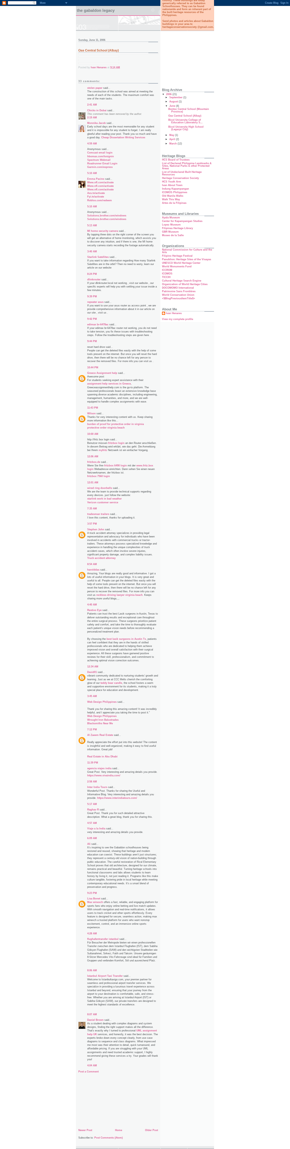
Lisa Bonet (93, 898)
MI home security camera (102, 230)
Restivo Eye (94, 610)
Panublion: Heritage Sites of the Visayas (186, 259)
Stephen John (95, 529)
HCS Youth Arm (171, 181)
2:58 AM (92, 781)
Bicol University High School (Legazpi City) (186, 128)
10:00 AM (92, 433)
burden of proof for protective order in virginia (115, 424)
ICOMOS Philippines (174, 192)
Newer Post (85, 1130)
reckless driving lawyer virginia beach (119, 594)
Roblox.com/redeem (99, 200)
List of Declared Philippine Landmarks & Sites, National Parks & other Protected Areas (186, 166)
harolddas (93, 569)
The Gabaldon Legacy (96, 10)
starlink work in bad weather (104, 498)
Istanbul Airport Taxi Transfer (105, 975)
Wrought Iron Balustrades (103, 719)
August (174, 101)
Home (118, 1130)
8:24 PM (92, 273)
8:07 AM (92, 1014)
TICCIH (166, 277)
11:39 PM (92, 762)
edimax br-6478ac (98, 324)
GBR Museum (170, 231)
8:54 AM (92, 564)
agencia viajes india (99, 768)
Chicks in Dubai (97, 110)
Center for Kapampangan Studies (182, 221)
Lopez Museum (171, 224)
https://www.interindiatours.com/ (117, 797)
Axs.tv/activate (96, 193)
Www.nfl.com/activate (100, 182)
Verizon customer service (102, 502)
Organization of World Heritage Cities (185, 284)
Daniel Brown (95, 1019)
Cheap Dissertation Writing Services (123, 137)
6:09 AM (92, 838)
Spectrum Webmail (98, 159)
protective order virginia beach (106, 427)
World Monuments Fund (177, 266)
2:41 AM (92, 104)
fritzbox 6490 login (115, 465)
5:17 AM (92, 804)
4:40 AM (92, 604)
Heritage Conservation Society (180, 178)
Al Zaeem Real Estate (100, 735)
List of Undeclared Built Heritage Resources (182, 173)
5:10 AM (92, 173)
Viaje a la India (96, 828)
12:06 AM (92, 456)
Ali (89, 843)
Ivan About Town (172, 185)
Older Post (151, 1130)
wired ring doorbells (99, 488)
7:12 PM (92, 729)
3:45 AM (92, 696)
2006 (169, 94)
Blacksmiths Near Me (100, 723)
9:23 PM (92, 893)
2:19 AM (92, 117)
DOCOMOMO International (178, 287)
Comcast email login (99, 152)
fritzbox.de (93, 461)
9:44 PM (92, 341)
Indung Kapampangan (175, 188)
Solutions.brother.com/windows (106, 219)
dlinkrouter (94, 279)
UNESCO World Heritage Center (181, 262)
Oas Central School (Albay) (184, 115)
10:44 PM (92, 367)
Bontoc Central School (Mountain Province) (188, 110)
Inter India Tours (97, 787)
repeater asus (95, 301)
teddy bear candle (111, 682)
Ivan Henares (174, 313)
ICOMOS (167, 273)
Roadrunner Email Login (102, 163)
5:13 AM (92, 225)
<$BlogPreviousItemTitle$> (178, 298)
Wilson (91, 413)
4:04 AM (92, 1065)
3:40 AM (92, 251)
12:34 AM (92, 666)
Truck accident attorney (101, 558)
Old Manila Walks (172, 195)
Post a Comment (88, 1071)
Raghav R (93, 809)
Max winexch (95, 902)
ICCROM (167, 270)
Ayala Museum (171, 217)
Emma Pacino (95, 178)
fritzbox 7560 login (98, 476)
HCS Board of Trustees (176, 159)
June (172, 105)
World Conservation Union (178, 294)
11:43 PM (92, 407)
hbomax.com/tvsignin (100, 156)
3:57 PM (92, 523)
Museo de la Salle (173, 235)
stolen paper (94, 87)
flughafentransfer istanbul (103, 939)
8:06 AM (92, 970)
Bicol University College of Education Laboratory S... (185, 121)
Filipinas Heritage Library (177, 228)
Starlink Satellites (98, 256)
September (176, 97)
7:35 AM (92, 508)
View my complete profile (177, 319)
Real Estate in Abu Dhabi (102, 756)
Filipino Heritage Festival (177, 255)
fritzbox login (116, 443)
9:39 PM (92, 296)
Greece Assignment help (102, 372)
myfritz (103, 450)
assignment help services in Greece (109, 383)
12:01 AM (92, 482)
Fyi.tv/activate (95, 196)
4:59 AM (92, 143)
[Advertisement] (108, 1100)
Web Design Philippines (102, 701)
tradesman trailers (98, 514)
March (173, 143)
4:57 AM (92, 823)
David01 (92, 672)
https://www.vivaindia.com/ (103, 775)
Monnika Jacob (96, 123)
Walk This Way (171, 199)
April (172, 139)
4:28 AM (92, 933)
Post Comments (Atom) (108, 1137)
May (172, 135)
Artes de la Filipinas (174, 202)
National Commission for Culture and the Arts (187, 251)
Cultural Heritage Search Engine (181, 280)
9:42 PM (92, 318)
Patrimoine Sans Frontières (179, 291)
